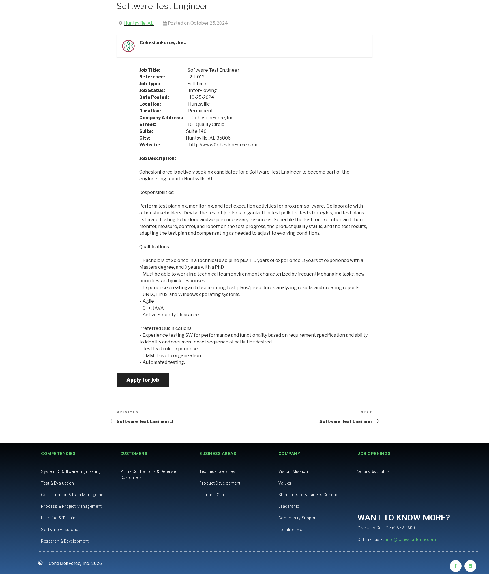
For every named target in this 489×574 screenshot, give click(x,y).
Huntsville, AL (139, 23)
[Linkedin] (470, 566)
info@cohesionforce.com (411, 539)
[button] (373, 472)
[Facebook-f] (456, 566)
